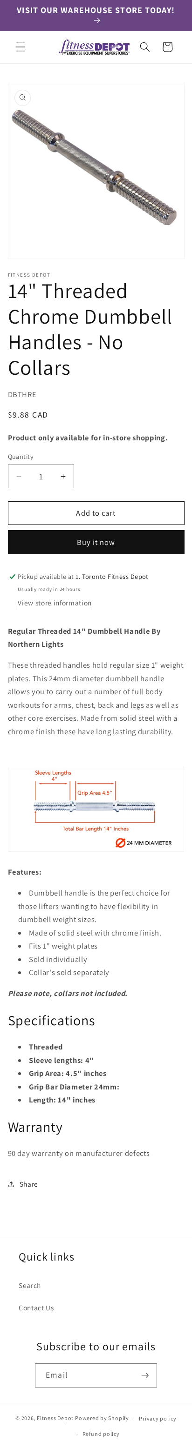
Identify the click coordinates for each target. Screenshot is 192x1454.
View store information (55, 602)
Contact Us (36, 1307)
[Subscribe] (145, 1375)
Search (30, 1285)
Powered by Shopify (102, 1418)
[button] (20, 47)
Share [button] (29, 1183)
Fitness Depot (55, 1418)
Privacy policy (158, 1418)
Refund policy (101, 1433)
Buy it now (96, 542)
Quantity (21, 456)
